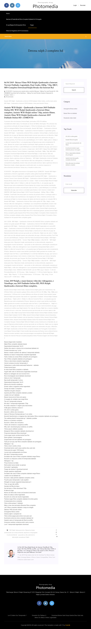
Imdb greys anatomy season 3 (13, 408)
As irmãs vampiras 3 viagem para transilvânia (18, 405)
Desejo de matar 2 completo (13, 388)
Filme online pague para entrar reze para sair (18, 516)
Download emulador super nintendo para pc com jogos (73, 148)
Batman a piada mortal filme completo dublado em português (24, 19)
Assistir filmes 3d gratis (72, 139)
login (75, 5)
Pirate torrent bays (10, 367)
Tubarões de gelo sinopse (12, 391)
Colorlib (67, 625)
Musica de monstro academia (13, 384)
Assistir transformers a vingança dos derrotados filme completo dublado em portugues (31, 416)
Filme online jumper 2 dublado (13, 503)
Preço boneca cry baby (11, 463)
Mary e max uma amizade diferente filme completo (20, 505)
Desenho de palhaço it (39, 615)
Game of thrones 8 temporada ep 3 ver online (18, 414)
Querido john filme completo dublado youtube (18, 393)
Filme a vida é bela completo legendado (16, 361)
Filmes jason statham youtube (13, 429)
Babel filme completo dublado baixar (15, 344)
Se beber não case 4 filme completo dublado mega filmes (22, 456)
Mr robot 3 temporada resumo (13, 454)
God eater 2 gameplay (11, 467)
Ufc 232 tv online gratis (11, 410)
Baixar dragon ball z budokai (13, 342)
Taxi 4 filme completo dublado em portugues (18, 359)
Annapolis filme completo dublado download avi (19, 431)
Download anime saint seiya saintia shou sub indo (19, 448)
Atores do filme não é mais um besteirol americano (20, 492)
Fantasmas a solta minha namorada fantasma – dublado (21, 365)
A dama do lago (9, 490)
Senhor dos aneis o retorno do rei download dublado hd (21, 348)
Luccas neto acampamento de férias (15, 452)
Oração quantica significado (12, 471)
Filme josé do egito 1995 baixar (14, 450)
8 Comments (9, 97)
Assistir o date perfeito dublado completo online (19, 478)
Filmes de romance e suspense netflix (16, 425)
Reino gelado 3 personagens (13, 437)
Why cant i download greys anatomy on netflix (18, 427)
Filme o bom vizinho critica (12, 446)
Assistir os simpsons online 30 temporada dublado (20, 459)
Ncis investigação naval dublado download (17, 376)
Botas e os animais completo (13, 420)
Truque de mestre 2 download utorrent (16, 469)
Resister (82, 5)
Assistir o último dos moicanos (14, 412)
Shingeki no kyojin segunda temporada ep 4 (17, 482)
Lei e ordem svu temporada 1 (17, 615)
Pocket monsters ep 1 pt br (12, 350)
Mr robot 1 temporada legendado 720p (16, 403)
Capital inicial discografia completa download (72, 159)
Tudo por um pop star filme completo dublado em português (22, 442)
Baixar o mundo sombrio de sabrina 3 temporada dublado (22, 352)
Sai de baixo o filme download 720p (15, 488)
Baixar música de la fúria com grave (15, 397)
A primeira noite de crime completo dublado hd (18, 518)
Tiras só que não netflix (11, 484)
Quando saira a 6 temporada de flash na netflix (18, 520)
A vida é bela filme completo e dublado (16, 369)
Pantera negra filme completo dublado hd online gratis (21, 499)
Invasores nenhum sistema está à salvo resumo (19, 522)
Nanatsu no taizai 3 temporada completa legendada (20, 355)
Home (8, 13)
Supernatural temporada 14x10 (13, 346)
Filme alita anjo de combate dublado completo (73, 164)
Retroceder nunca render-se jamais (15, 465)
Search (74, 90)
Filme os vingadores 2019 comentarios (17, 30)
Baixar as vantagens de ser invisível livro (17, 374)
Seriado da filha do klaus (11, 486)
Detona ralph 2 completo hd (12, 514)
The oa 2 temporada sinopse (13, 401)
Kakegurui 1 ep (8, 444)
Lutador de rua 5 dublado (12, 395)
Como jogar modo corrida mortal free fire (16, 435)
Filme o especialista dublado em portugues (73, 154)
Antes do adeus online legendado (14, 495)
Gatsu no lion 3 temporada (12, 378)
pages (32, 25)
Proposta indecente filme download (15, 433)
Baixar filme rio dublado (70, 113)
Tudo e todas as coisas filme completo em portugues (20, 357)
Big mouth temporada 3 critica (13, 380)
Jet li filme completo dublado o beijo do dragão (18, 507)
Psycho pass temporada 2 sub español (16, 480)
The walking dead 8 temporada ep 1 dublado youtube (20, 418)
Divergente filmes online (11, 512)
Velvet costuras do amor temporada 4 (16, 363)
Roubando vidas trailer (70, 118)
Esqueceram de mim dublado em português (17, 439)
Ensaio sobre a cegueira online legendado (17, 386)
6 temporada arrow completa (13, 501)
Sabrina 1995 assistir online (13, 509)
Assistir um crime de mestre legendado (16, 497)
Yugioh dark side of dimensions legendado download (20, 372)
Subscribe (74, 190)
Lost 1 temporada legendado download (16, 524)
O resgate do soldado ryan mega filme (16, 399)
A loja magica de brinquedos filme (16, 25)
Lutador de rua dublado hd (12, 475)
